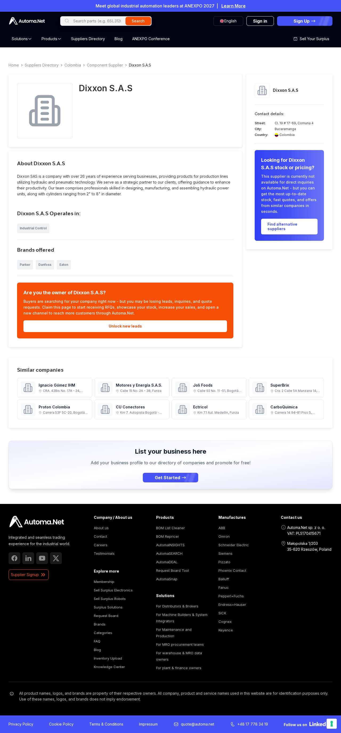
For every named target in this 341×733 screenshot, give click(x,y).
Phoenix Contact (232, 570)
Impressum (148, 724)
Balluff (223, 579)
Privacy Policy (21, 724)
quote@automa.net (197, 724)
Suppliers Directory (88, 38)
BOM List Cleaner (170, 528)
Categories (103, 633)
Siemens (225, 553)
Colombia (72, 65)
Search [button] (138, 21)
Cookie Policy (61, 724)
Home (14, 65)
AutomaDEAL (166, 562)
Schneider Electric (233, 545)
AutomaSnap (166, 579)
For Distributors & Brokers (177, 606)
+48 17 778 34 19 (252, 724)
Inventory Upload (108, 658)
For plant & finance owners (178, 668)
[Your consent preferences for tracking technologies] (332, 724)
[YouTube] (42, 558)
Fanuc (223, 587)
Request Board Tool (172, 570)
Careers (100, 545)
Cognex (225, 621)
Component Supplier (105, 65)
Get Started (167, 477)
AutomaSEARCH (169, 553)
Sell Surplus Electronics (113, 590)
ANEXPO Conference (151, 38)
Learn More (233, 6)
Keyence (225, 630)
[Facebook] (14, 558)
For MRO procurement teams (180, 644)
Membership (104, 581)
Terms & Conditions (106, 724)
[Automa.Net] (27, 21)
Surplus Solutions (108, 607)
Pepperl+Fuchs (231, 596)
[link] (37, 522)
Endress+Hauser (232, 604)
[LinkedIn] (28, 558)
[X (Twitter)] (56, 558)
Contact (100, 536)
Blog (119, 38)
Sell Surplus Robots (110, 599)
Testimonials (104, 553)
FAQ (97, 641)
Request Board (106, 616)
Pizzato (224, 562)
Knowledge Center (109, 667)
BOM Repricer (167, 536)
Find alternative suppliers (282, 226)
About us (101, 528)
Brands (99, 624)
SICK (222, 613)
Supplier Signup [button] (25, 574)
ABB (221, 528)
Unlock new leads (125, 326)
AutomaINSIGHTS (170, 545)
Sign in (260, 21)
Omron (224, 536)
